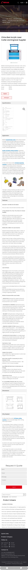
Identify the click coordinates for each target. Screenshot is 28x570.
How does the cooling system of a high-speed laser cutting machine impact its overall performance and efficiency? (14, 507)
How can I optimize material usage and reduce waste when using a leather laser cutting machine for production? (14, 511)
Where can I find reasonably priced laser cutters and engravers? (14, 527)
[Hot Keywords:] (24, 494)
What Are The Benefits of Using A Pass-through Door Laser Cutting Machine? (14, 525)
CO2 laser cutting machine (9, 73)
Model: (2, 87)
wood (10, 497)
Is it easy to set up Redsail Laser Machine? (12, 518)
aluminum (14, 497)
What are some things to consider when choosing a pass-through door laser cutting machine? (14, 522)
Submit (14, 487)
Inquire (5, 93)
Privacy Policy (19, 563)
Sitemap (14, 563)
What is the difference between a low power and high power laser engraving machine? (14, 516)
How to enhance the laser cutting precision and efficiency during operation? (14, 509)
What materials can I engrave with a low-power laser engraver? (14, 520)
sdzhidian (9, 563)
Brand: (2, 89)
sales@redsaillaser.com (9, 554)
